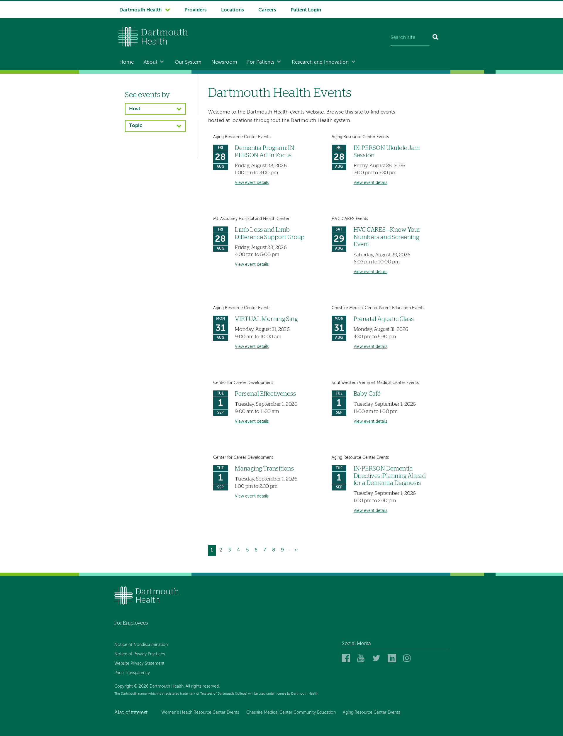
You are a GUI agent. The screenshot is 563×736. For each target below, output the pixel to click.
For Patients (260, 62)
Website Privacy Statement (139, 663)
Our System (188, 62)
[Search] (436, 38)
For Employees (131, 622)
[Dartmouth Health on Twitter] (377, 658)
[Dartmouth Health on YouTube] (362, 658)
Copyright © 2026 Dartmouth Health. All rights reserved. (167, 686)
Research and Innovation (320, 62)
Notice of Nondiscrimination (141, 645)
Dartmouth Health (140, 10)
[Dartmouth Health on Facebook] (347, 658)
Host (134, 108)
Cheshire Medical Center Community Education (291, 712)
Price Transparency (132, 673)
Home (126, 62)
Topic (135, 125)
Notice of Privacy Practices (139, 654)
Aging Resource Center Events (371, 712)
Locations (232, 10)
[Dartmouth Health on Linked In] (393, 658)
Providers (195, 10)
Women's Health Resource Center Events (200, 712)
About (150, 62)
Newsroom (224, 62)
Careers (267, 10)
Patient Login (306, 10)
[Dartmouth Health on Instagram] (408, 658)
